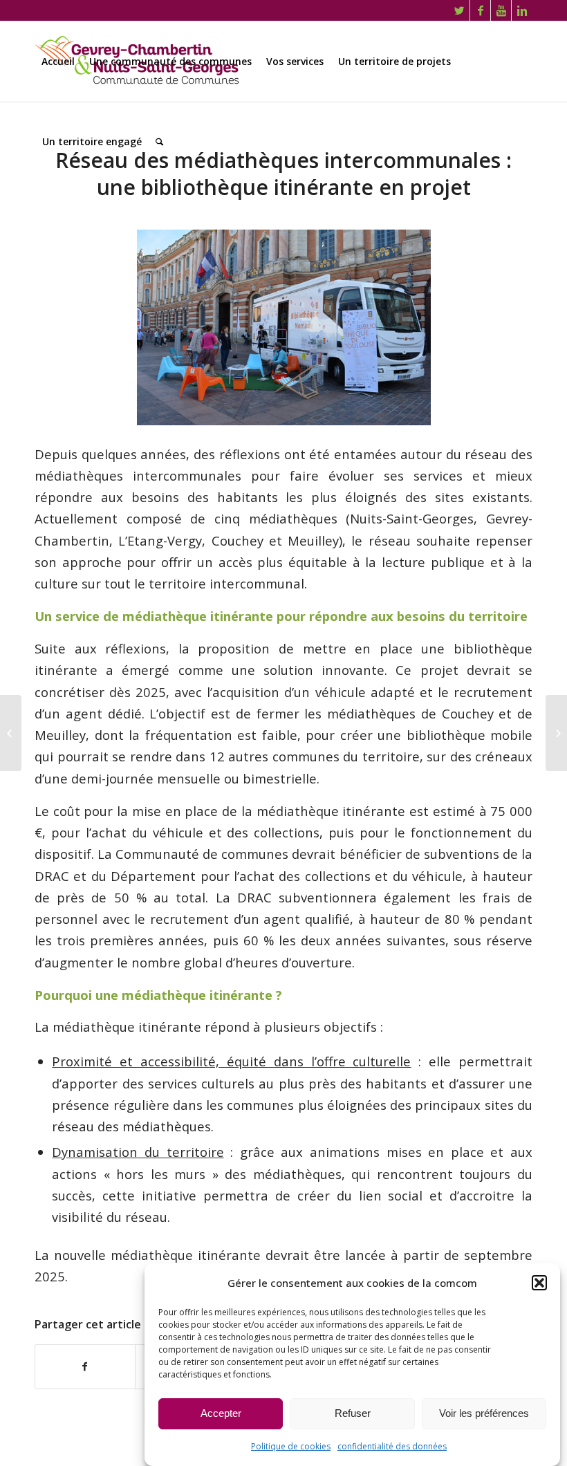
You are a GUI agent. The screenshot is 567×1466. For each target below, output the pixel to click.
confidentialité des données (392, 1446)
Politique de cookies (291, 1446)
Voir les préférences (484, 1413)
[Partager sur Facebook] (85, 1366)
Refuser (353, 1413)
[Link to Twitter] (459, 10)
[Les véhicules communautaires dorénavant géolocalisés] (10, 733)
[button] (539, 1283)
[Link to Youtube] (501, 10)
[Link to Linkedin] (522, 10)
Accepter (221, 1413)
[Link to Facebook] (480, 10)
